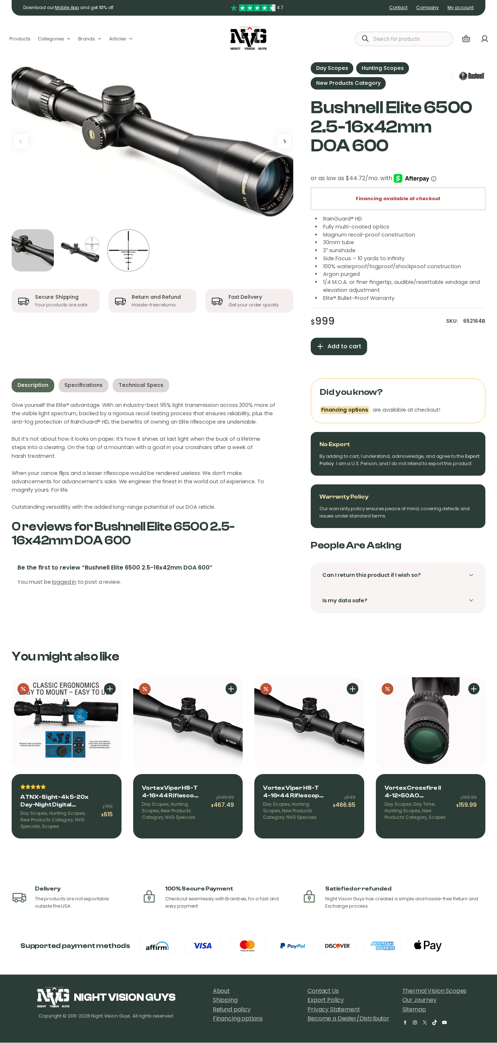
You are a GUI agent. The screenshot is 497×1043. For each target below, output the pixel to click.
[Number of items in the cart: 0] (466, 39)
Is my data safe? (344, 600)
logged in (64, 582)
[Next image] (284, 141)
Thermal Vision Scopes (434, 991)
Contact (398, 8)
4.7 (280, 8)
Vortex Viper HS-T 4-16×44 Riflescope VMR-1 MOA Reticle (293, 792)
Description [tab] (32, 385)
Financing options (238, 1018)
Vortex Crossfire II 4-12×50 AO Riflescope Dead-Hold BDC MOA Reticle (413, 792)
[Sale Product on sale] (67, 722)
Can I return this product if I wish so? (371, 575)
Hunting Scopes (383, 68)
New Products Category (348, 83)
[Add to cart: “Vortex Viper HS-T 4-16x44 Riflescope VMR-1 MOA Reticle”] (352, 689)
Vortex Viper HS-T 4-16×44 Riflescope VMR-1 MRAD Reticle (172, 792)
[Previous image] (20, 141)
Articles (117, 38)
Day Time (423, 804)
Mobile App (67, 8)
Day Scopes (332, 68)
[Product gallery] (152, 141)
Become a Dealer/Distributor (348, 1018)
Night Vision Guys (125, 997)
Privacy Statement (333, 1009)
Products (20, 38)
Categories (51, 38)
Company (427, 8)
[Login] (484, 38)
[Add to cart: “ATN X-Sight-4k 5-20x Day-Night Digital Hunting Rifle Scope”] (110, 689)
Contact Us (322, 991)
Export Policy (325, 1000)
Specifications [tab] (83, 385)
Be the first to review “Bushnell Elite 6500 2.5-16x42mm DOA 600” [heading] (114, 567)
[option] (81, 250)
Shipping (225, 1000)
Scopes (50, 826)
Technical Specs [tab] (141, 385)
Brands (86, 38)
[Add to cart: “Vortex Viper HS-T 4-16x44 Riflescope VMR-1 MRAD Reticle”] (231, 689)
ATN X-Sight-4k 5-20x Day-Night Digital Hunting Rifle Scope (54, 801)
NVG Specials (180, 817)
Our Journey (419, 1000)
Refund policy (232, 1009)
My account (461, 8)
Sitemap (414, 1009)
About (221, 991)
